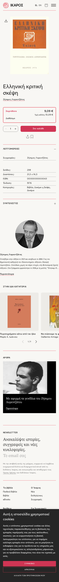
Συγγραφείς (36, 500)
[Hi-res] (6, 21)
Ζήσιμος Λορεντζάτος (14, 100)
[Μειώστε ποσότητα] (5, 129)
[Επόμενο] (36, 342)
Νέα (33, 492)
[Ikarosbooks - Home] (16, 5)
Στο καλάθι (38, 129)
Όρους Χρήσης (9, 473)
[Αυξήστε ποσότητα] (15, 129)
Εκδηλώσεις (37, 496)
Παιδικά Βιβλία (10, 492)
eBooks (6, 500)
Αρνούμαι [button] (29, 570)
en (40, 5)
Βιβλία (6, 496)
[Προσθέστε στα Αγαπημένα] (32, 136)
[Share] (27, 136)
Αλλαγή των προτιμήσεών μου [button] (29, 576)
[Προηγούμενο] (23, 342)
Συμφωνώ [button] (29, 564)
